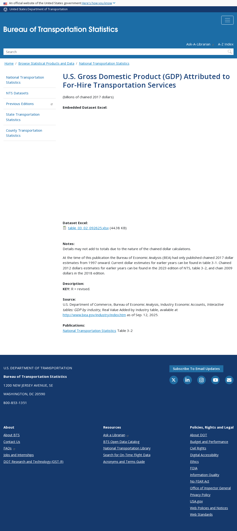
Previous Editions (20, 103)
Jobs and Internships (18, 455)
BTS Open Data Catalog (121, 441)
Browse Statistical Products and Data (46, 63)
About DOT (198, 435)
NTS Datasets (17, 93)
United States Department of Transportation (38, 9)
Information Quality (204, 475)
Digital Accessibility (204, 455)
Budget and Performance (209, 441)
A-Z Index (226, 44)
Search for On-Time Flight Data (126, 455)
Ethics (194, 461)
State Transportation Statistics (23, 117)
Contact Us (11, 441)
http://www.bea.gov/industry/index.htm (94, 314)
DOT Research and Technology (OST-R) (33, 461)
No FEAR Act (199, 481)
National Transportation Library (126, 448)
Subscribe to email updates (196, 368)
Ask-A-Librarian (198, 44)
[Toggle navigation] (227, 20)
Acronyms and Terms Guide (124, 461)
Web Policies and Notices (209, 508)
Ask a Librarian (114, 435)
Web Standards (201, 514)
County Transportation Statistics (24, 133)
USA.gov (196, 501)
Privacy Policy (200, 495)
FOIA (193, 468)
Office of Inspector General (210, 488)
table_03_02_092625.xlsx (88, 228)
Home (9, 63)
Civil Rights (198, 448)
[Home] (60, 31)
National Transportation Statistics (104, 63)
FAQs (7, 448)
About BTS (11, 435)
